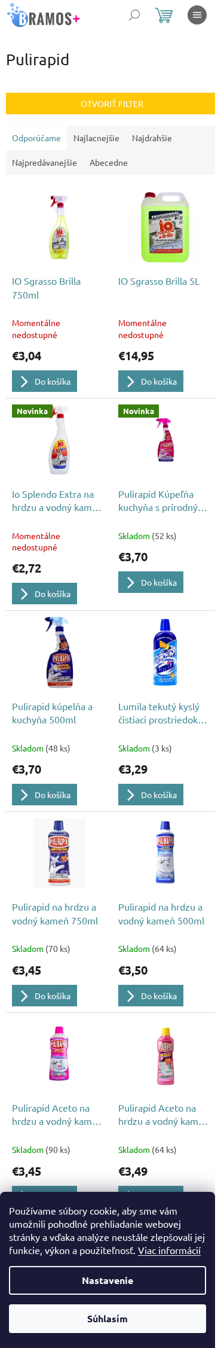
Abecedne (109, 162)
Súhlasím (107, 1318)
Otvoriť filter (112, 103)
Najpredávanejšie (44, 162)
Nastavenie (107, 1280)
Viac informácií (169, 1250)
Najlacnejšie (96, 137)
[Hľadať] (134, 15)
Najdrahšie (152, 137)
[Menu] (197, 15)
